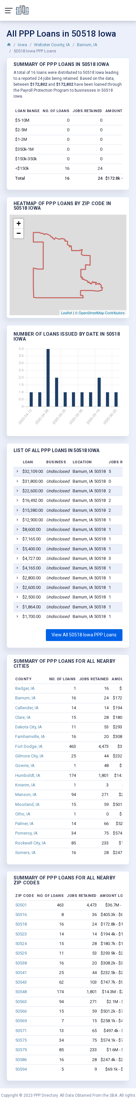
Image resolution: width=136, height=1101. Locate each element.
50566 (21, 1011)
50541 (21, 972)
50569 (21, 1020)
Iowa (22, 44)
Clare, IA (23, 717)
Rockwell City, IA (30, 843)
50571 (21, 1030)
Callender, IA (27, 707)
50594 (21, 1069)
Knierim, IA (25, 784)
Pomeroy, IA (26, 833)
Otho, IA (22, 813)
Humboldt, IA (27, 775)
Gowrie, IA (25, 765)
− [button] (19, 233)
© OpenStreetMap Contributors (100, 312)
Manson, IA (26, 794)
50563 (21, 1001)
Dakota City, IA (28, 726)
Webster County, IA (52, 44)
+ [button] (19, 223)
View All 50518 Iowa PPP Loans (84, 634)
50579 (21, 1049)
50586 (21, 1059)
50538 (21, 963)
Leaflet (66, 312)
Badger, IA (25, 688)
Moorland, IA (27, 804)
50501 (21, 904)
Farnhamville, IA (30, 736)
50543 (21, 982)
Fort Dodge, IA (29, 746)
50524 (21, 943)
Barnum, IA (87, 44)
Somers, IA (25, 852)
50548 (21, 991)
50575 (21, 1040)
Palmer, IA (24, 823)
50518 (21, 924)
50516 (21, 914)
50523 (21, 934)
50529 (21, 953)
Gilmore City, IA (29, 755)
